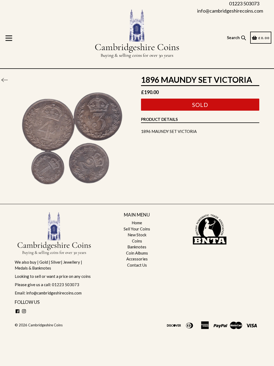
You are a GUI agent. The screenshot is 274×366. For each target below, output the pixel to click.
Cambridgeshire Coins (45, 325)
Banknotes (136, 246)
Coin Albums (137, 253)
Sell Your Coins (137, 228)
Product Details (159, 119)
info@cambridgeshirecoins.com (230, 11)
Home (137, 222)
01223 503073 (244, 3)
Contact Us (137, 265)
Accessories (137, 258)
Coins (137, 240)
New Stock (137, 234)
